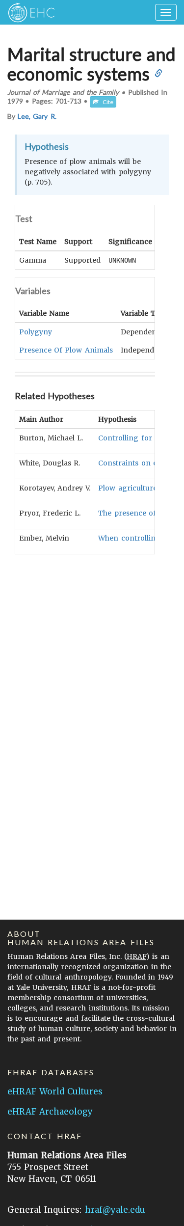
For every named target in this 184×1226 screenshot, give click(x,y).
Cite (106, 102)
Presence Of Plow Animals (66, 350)
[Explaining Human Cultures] (28, 12)
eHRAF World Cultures (55, 1091)
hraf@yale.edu (115, 1209)
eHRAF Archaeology (50, 1111)
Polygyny (35, 331)
